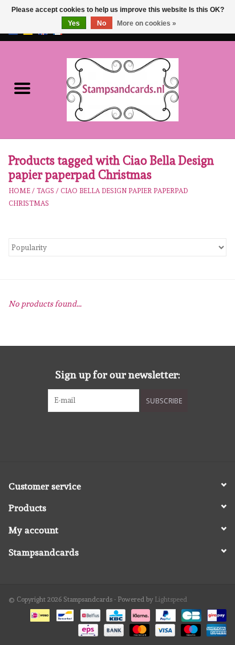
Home (19, 191)
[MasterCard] (138, 628)
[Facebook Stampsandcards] (108, 435)
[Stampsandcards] (140, 87)
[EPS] (86, 628)
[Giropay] (214, 614)
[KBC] (114, 614)
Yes (74, 23)
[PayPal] (164, 614)
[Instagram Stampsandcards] (128, 435)
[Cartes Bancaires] (189, 614)
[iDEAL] (38, 614)
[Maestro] (189, 628)
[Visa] (164, 628)
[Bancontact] (63, 614)
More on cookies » (146, 23)
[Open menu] (22, 87)
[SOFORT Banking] (139, 614)
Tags (45, 191)
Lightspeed (171, 599)
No (101, 23)
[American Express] (214, 628)
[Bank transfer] (112, 628)
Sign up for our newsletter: (117, 375)
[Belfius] (89, 614)
